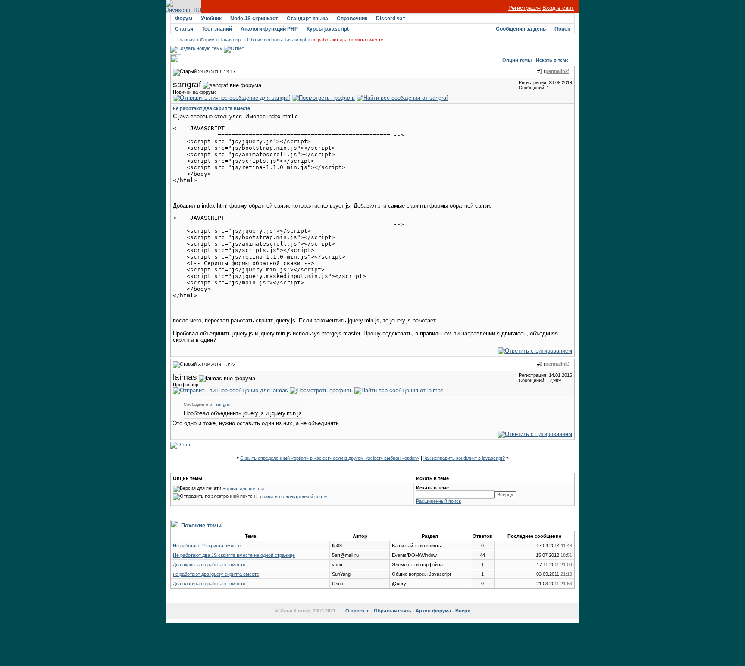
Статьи (184, 29)
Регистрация (524, 8)
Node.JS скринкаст (254, 19)
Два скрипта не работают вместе (209, 564)
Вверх (462, 610)
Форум (183, 19)
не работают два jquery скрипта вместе (216, 574)
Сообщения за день (521, 29)
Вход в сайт (558, 8)
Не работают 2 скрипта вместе (207, 545)
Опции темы (517, 60)
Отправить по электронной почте (290, 496)
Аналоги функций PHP (269, 29)
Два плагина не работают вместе (209, 583)
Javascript (231, 39)
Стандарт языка (307, 19)
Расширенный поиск (438, 501)
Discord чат (390, 19)
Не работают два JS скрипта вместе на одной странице (234, 555)
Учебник (211, 19)
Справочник (352, 19)
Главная (186, 39)
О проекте (357, 610)
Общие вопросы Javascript (276, 39)
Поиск (562, 29)
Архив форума (433, 610)
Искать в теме (552, 60)
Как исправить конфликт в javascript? (464, 458)
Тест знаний (217, 29)
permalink (556, 71)
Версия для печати (243, 488)
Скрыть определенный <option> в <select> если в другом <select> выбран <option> (329, 458)
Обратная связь (392, 610)
